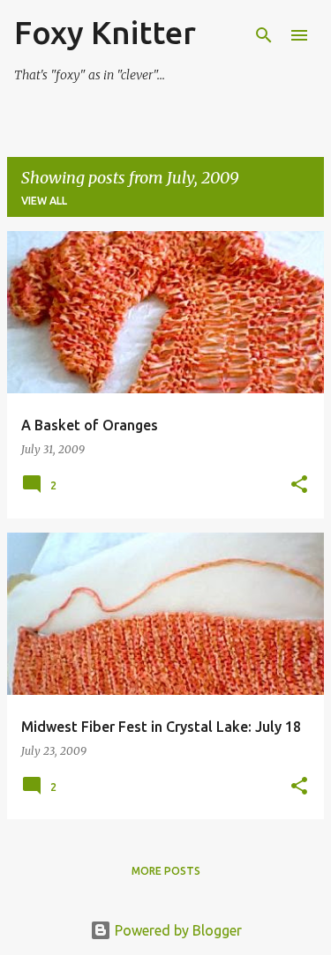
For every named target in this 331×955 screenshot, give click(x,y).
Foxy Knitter (105, 32)
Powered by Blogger (176, 930)
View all (44, 200)
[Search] (264, 35)
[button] (299, 485)
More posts (166, 871)
